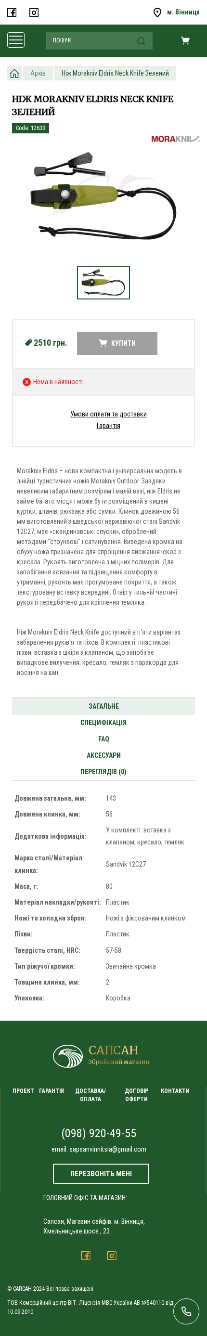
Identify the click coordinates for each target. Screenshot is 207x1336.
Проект (23, 1091)
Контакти (175, 1091)
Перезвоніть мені (101, 1173)
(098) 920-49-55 (98, 1133)
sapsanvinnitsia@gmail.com (107, 1149)
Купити (123, 343)
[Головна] (14, 73)
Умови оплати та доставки (108, 414)
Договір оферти (136, 1095)
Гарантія (108, 425)
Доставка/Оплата (90, 1095)
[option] (103, 200)
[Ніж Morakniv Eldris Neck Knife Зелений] (103, 195)
